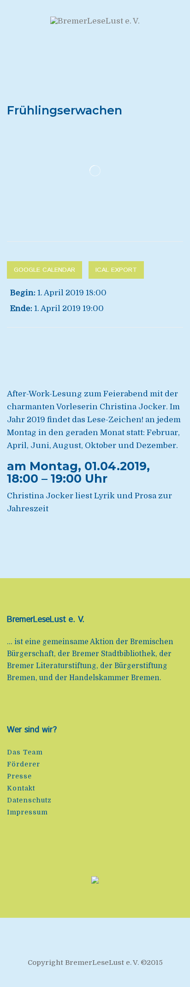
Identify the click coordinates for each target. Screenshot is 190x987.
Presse (19, 776)
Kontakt (21, 788)
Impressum (27, 812)
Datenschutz (29, 800)
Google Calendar (44, 270)
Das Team (25, 752)
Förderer (23, 764)
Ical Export (116, 270)
